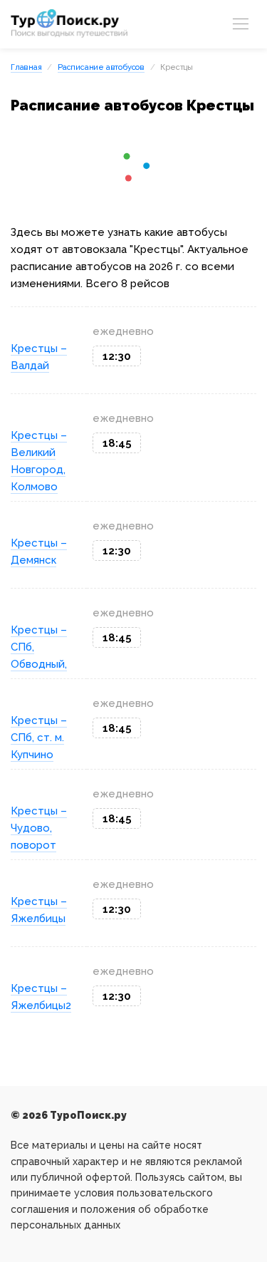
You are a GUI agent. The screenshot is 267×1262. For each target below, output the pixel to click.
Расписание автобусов (101, 67)
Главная (26, 67)
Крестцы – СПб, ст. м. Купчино (39, 737)
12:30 (117, 356)
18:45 (117, 443)
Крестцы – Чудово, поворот (39, 828)
